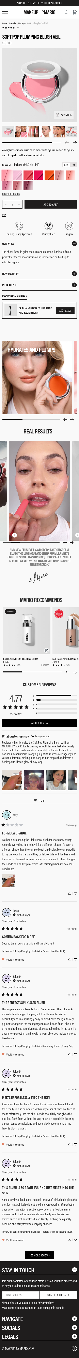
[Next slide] (72, 420)
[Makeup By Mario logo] (39, 12)
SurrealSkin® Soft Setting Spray (20, 658)
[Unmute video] (21, 535)
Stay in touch (18, 1270)
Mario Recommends (14, 295)
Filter (42, 800)
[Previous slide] (65, 420)
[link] (10, 27)
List (73, 165)
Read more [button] (8, 868)
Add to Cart (51, 204)
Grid (66, 165)
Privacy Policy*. (46, 1302)
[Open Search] (67, 12)
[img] (41, 736)
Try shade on (66, 115)
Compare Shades (11, 193)
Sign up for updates (58, 1295)
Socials (11, 1327)
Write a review (39, 723)
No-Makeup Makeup (17, 23)
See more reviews (39, 1255)
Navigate (12, 1318)
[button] (46, 650)
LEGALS (10, 1336)
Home (4, 23)
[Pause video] (14, 535)
